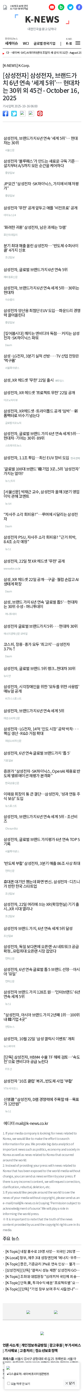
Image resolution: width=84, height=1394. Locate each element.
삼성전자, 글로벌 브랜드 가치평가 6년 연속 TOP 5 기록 (42, 841)
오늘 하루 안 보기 (20, 1384)
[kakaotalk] (32, 113)
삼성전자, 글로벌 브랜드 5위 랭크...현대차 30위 (39, 668)
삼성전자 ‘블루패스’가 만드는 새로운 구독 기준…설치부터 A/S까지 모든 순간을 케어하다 (41, 163)
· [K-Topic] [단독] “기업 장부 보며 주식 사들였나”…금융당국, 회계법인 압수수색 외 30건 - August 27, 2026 (40, 1289)
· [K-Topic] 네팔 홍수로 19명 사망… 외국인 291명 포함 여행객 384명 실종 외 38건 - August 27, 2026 (41, 1251)
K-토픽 (70, 43)
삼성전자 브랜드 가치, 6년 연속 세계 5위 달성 (38, 928)
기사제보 (10, 1350)
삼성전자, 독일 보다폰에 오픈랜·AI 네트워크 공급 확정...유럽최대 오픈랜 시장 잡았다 (41, 948)
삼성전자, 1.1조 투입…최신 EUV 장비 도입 (36, 457)
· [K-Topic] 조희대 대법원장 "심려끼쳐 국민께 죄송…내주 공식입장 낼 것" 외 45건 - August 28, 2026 (41, 1276)
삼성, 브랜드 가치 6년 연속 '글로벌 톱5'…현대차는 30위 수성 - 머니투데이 (41, 604)
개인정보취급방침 (34, 1345)
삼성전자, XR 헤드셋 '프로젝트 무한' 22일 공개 (39, 392)
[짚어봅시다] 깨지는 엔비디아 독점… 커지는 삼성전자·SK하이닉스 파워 (42, 335)
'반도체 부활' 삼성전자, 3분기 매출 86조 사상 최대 (42, 863)
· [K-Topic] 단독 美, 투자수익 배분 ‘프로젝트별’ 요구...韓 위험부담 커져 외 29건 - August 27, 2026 (42, 1282)
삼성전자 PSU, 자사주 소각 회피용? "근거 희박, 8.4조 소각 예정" (40, 539)
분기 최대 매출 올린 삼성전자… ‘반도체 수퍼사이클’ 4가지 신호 (41, 247)
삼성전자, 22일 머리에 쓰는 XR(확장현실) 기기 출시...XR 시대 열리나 (41, 906)
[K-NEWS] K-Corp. (16, 65)
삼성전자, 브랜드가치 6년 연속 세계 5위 (34, 711)
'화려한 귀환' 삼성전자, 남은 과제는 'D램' (35, 227)
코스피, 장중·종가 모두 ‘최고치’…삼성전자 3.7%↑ (37, 646)
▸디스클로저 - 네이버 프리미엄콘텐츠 (28, 1374)
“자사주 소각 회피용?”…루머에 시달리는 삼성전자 (41, 516)
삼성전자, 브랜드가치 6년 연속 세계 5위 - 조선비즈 (40, 818)
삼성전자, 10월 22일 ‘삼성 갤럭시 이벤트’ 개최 (39, 1038)
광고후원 (56, 1345)
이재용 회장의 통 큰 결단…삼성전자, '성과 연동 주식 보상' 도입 (42, 796)
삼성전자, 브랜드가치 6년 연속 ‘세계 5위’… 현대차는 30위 (41, 140)
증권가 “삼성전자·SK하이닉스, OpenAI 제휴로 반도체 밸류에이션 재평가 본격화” (42, 773)
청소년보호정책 (46, 1350)
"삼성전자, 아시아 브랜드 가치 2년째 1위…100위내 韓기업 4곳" (42, 1017)
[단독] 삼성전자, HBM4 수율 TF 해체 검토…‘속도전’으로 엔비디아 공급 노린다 (42, 1059)
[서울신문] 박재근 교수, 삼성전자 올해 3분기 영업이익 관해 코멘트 (41, 493)
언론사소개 (11, 1345)
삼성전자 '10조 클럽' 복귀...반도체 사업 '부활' (38, 1081)
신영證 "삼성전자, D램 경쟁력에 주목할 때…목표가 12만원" (41, 1101)
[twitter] (15, 113)
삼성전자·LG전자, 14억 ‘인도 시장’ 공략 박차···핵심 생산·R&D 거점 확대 (41, 731)
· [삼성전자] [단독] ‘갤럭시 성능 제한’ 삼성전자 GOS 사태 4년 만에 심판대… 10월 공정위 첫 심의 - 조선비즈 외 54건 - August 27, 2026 (42, 1270)
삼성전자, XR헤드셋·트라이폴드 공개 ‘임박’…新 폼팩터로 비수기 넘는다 (41, 413)
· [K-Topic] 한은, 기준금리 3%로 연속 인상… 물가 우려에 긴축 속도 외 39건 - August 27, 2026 (41, 1263)
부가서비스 (73, 1345)
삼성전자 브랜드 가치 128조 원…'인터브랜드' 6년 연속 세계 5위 (42, 994)
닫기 (71, 1383)
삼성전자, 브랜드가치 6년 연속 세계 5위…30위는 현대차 (41, 290)
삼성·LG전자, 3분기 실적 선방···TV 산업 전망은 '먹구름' (41, 358)
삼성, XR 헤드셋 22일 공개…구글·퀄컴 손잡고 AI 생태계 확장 (41, 581)
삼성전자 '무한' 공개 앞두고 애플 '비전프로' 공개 (40, 208)
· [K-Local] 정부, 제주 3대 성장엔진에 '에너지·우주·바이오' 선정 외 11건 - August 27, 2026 (41, 1257)
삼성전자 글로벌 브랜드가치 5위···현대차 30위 (41, 626)
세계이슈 (11, 43)
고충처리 (26, 1350)
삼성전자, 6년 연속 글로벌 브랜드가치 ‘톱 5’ (37, 753)
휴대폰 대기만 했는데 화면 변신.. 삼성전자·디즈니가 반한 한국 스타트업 (42, 883)
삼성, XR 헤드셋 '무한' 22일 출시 (29, 380)
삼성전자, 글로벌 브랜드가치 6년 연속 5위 (36, 269)
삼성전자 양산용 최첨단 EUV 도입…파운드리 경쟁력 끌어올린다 (42, 312)
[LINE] (24, 113)
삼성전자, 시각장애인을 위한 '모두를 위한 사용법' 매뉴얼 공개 (41, 688)
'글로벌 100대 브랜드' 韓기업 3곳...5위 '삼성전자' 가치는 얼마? (42, 471)
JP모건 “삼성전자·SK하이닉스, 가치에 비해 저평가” (41, 185)
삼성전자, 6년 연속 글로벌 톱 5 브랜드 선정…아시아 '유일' (42, 971)
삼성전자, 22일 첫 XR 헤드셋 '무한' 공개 (34, 561)
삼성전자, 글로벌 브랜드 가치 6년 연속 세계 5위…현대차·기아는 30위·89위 (42, 435)
